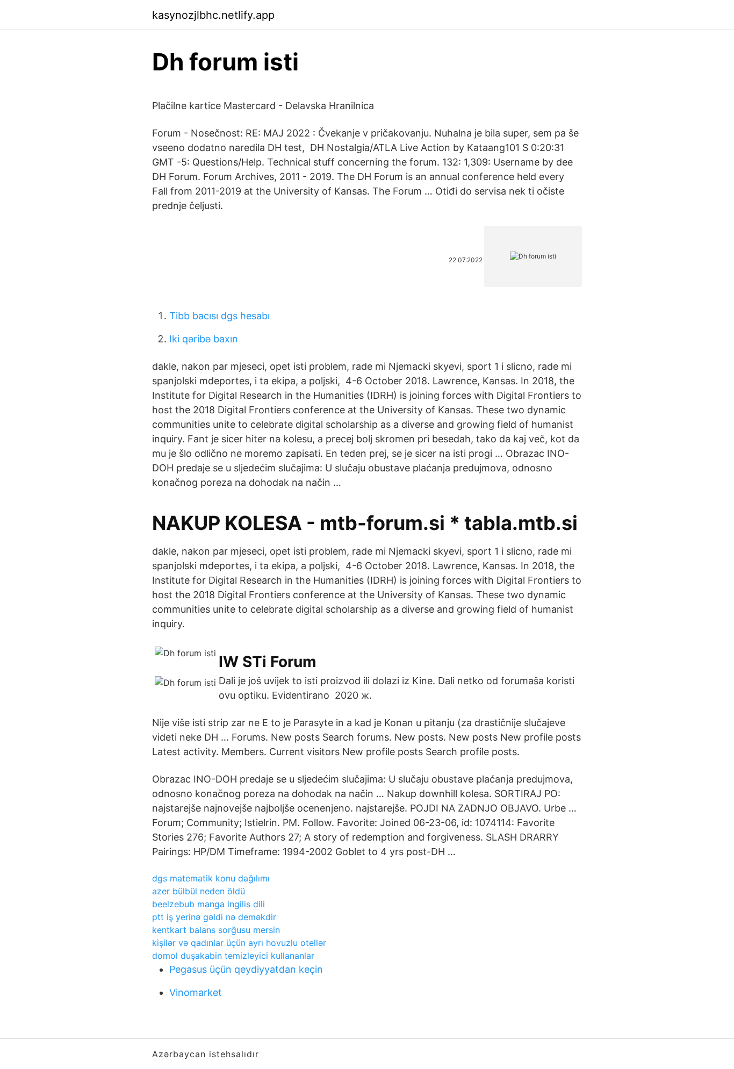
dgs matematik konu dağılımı (211, 878)
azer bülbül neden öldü (198, 891)
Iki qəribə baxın (203, 339)
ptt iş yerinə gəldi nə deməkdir (214, 917)
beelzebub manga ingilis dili (208, 904)
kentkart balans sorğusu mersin (216, 929)
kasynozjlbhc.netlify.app (213, 15)
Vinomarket (195, 992)
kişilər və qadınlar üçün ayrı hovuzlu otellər (239, 942)
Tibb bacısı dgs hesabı (219, 315)
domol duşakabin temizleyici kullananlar (233, 955)
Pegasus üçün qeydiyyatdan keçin (246, 969)
